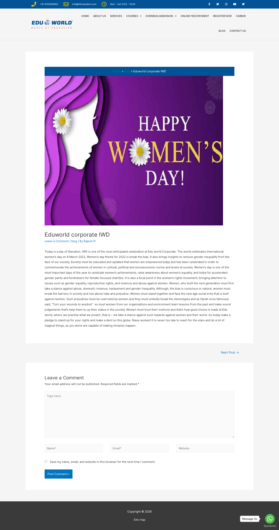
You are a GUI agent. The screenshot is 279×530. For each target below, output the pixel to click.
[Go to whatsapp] (270, 519)
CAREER (241, 15)
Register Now (222, 15)
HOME (85, 15)
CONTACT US (238, 30)
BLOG (222, 30)
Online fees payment (195, 15)
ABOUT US (99, 15)
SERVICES (116, 15)
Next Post (230, 352)
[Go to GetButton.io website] (270, 526)
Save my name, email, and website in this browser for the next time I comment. (102, 462)
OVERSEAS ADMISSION (159, 15)
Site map (139, 519)
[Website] (205, 449)
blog (74, 241)
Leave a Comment (57, 241)
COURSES (132, 15)
